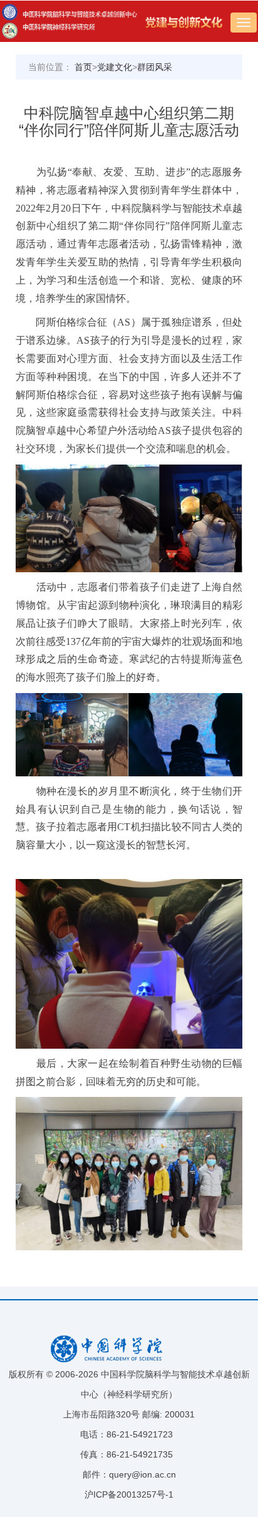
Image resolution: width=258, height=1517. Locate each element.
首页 (83, 67)
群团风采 (154, 67)
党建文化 (114, 67)
